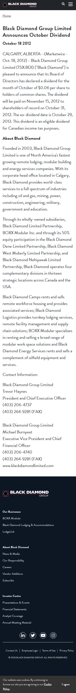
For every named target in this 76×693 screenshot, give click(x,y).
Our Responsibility (13, 560)
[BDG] (27, 493)
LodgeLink (8, 531)
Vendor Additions (13, 574)
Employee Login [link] (30, 651)
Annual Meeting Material (17, 622)
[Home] (20, 5)
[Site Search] (63, 4)
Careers (7, 567)
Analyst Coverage (13, 616)
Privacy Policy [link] (67, 651)
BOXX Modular (12, 518)
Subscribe (8, 580)
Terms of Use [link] (48, 651)
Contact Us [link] (12, 651)
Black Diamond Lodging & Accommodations (28, 525)
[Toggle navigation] (71, 4)
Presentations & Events (16, 602)
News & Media (11, 554)
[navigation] (23, 635)
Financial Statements (15, 609)
